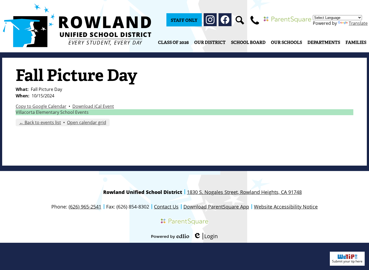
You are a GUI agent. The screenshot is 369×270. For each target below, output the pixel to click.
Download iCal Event (93, 106)
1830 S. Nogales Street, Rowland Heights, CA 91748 (244, 192)
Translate (358, 23)
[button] (210, 42)
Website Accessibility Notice (286, 206)
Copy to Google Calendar (41, 106)
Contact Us (166, 206)
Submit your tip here (347, 261)
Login (205, 236)
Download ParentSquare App (216, 206)
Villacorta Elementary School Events (52, 112)
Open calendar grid (86, 122)
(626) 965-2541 (85, 206)
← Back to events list (40, 122)
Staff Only (184, 20)
